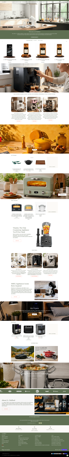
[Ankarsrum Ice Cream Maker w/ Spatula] (40, 207)
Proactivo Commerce (16, 455)
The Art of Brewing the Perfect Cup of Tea (57, 440)
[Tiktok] (58, 449)
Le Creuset (13, 155)
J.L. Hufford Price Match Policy (23, 439)
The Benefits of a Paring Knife (56, 442)
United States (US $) (5, 453)
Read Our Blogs (20, 440)
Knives (3, 439)
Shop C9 (6, 71)
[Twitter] (57, 449)
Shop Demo (50, 275)
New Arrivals (14, 200)
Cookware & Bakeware (5, 440)
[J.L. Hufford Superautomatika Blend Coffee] (10, 51)
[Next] (66, 41)
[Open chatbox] (67, 455)
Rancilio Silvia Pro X (48, 273)
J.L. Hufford (4, 455)
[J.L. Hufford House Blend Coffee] (59, 51)
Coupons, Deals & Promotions (23, 443)
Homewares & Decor (5, 442)
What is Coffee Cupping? (55, 436)
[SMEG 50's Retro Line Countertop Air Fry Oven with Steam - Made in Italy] (28, 329)
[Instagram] (61, 449)
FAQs (19, 436)
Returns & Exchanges (38, 443)
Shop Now (34, 149)
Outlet (3, 443)
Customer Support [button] (38, 435)
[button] (18, 2)
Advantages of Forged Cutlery (56, 443)
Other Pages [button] (20, 435)
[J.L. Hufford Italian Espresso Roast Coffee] (43, 51)
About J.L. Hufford (38, 436)
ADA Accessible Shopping (22, 442)
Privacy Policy (37, 440)
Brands (3, 446)
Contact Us (36, 439)
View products (62, 194)
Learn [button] (52, 435)
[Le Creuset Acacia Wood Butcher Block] (40, 162)
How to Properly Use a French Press (57, 439)
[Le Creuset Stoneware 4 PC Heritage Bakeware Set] (16, 162)
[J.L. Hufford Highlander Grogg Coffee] (26, 51)
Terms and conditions (38, 442)
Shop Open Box (18, 276)
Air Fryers (13, 322)
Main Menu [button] (3, 435)
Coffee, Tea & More (5, 436)
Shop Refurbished (34, 276)
